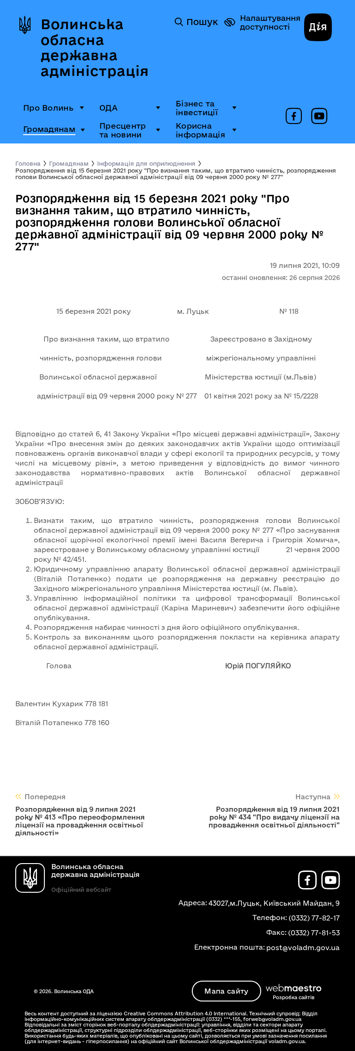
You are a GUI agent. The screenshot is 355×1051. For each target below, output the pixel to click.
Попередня (45, 797)
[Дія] (318, 28)
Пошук (202, 22)
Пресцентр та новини (122, 130)
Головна (28, 163)
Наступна (313, 797)
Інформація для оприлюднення (146, 163)
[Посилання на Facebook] (294, 116)
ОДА (108, 107)
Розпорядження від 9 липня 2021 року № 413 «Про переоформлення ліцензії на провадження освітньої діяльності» (80, 821)
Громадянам (49, 128)
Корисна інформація (200, 130)
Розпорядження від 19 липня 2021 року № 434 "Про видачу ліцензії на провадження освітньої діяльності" (274, 817)
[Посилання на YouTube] (319, 116)
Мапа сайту (226, 991)
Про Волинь (48, 107)
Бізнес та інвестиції (197, 108)
